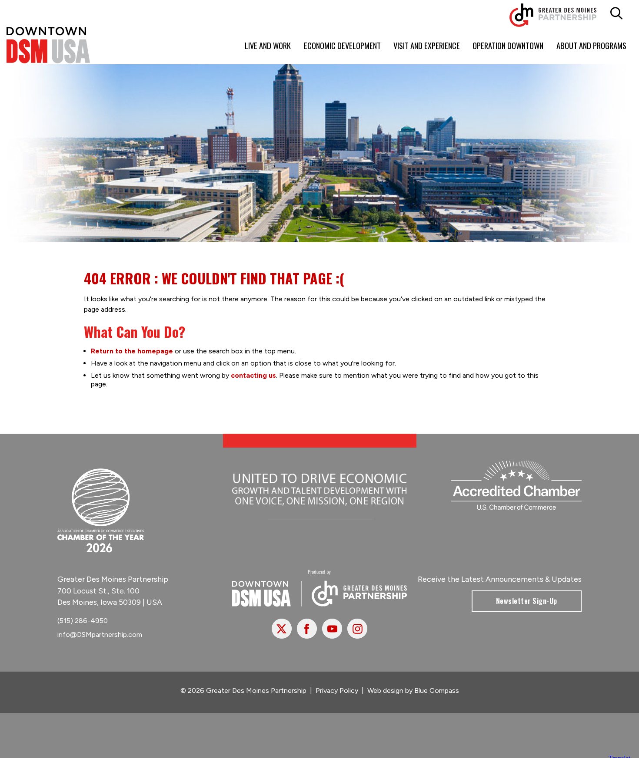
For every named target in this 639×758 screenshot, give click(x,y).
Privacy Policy (337, 690)
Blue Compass (436, 690)
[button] (616, 13)
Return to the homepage (132, 351)
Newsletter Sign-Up (526, 601)
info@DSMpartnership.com (99, 634)
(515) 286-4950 (82, 620)
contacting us (253, 375)
